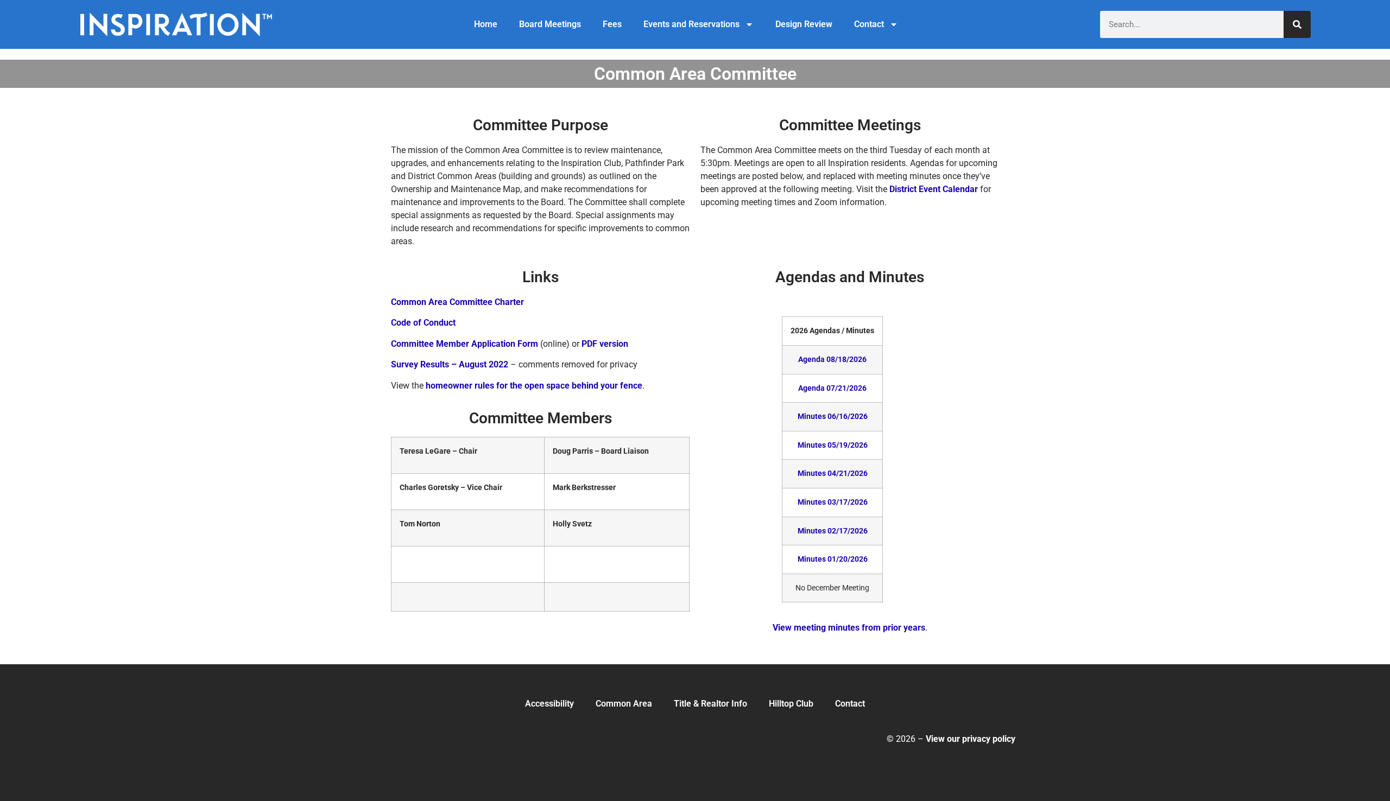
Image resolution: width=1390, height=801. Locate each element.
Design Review (803, 24)
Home (485, 24)
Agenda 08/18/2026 (832, 359)
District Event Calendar (933, 189)
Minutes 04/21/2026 (833, 473)
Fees (612, 24)
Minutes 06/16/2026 (833, 416)
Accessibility (549, 703)
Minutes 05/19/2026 (833, 445)
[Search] (1297, 24)
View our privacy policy (970, 739)
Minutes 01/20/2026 (833, 559)
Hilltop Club (791, 703)
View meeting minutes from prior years (849, 627)
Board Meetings (550, 24)
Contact (869, 24)
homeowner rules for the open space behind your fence (534, 385)
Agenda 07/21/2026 (832, 388)
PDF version (605, 344)
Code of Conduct (423, 322)
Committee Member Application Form (464, 344)
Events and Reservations (691, 24)
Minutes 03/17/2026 (833, 502)
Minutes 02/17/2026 (833, 531)
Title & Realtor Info (710, 703)
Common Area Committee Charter (457, 302)
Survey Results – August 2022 (449, 364)
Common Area (624, 703)
